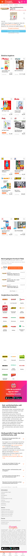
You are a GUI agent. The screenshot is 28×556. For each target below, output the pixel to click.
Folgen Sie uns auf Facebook (7, 511)
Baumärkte (16, 451)
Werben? (3, 493)
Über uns (3, 500)
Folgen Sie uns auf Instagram (7, 512)
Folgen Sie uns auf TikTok (6, 515)
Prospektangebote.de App (6, 498)
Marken (2, 497)
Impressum (3, 503)
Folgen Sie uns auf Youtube (7, 514)
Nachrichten (3, 505)
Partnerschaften (4, 523)
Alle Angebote (4, 495)
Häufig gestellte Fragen (6, 492)
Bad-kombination (13, 456)
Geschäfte (5, 4)
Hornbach (11, 4)
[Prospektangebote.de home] (9, 1)
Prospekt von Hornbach (11, 24)
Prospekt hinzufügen (5, 501)
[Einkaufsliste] (22, 2)
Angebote (16, 4)
